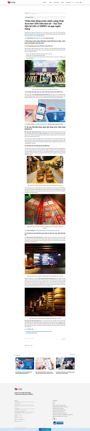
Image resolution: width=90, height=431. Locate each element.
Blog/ (30, 12)
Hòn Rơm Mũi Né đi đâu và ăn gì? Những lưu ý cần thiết (47, 230)
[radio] (54, 339)
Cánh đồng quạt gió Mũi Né (41, 124)
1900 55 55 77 (20, 421)
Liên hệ (62, 2)
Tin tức (50, 2)
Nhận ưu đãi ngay (45, 429)
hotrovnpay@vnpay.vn (21, 419)
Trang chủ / (27, 12)
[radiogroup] (57, 339)
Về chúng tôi (56, 2)
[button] (45, 17)
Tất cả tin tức (72, 354)
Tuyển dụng (68, 2)
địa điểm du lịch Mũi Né (40, 38)
